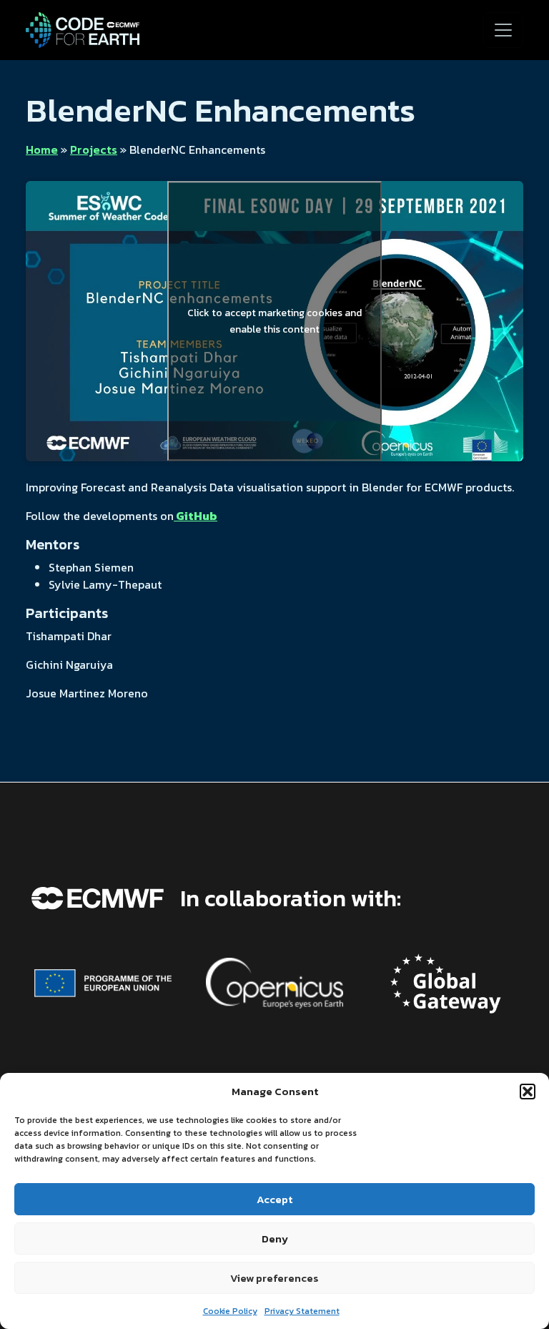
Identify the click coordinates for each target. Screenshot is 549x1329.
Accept (274, 1199)
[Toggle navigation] (503, 30)
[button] (527, 1091)
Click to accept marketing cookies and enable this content (274, 321)
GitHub (195, 515)
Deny (275, 1238)
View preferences (274, 1278)
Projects (93, 149)
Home (42, 149)
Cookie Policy (230, 1311)
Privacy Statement (302, 1311)
